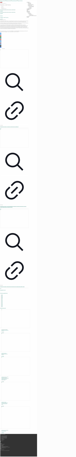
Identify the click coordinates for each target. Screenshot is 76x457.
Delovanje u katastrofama (4, 435)
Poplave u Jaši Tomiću (3, 8)
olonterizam (3, 439)
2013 (1, 300)
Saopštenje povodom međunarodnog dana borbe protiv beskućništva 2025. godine (12, 286)
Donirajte (1, 2)
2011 (1, 299)
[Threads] (14, 45)
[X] (14, 46)
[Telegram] (14, 44)
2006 (1, 295)
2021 (1, 306)
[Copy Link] (14, 38)
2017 (1, 303)
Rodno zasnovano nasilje (4, 437)
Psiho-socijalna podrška (4, 436)
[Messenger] (14, 40)
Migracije (2, 438)
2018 (1, 304)
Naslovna (2, 6)
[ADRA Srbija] (11, 1)
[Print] (14, 42)
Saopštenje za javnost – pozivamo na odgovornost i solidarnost (9, 126)
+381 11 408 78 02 (2, 446)
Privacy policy (1, 440)
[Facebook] (14, 33)
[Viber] (14, 43)
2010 (1, 298)
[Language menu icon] (1, 1)
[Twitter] (14, 34)
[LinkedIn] (14, 37)
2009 (1, 297)
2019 (1, 305)
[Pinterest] (14, 35)
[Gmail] (14, 39)
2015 (1, 302)
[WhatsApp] (14, 36)
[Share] (14, 47)
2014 (1, 301)
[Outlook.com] (14, 41)
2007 (1, 296)
